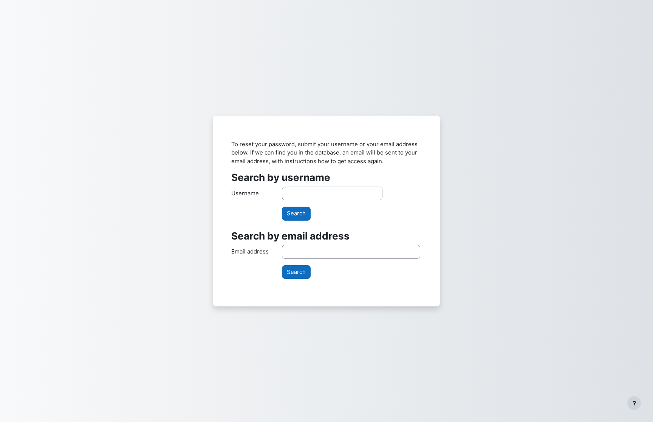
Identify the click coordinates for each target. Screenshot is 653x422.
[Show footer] (634, 403)
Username (245, 193)
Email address (250, 251)
